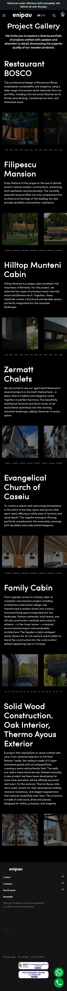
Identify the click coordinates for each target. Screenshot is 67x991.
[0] (62, 15)
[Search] (54, 15)
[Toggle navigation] (4, 15)
